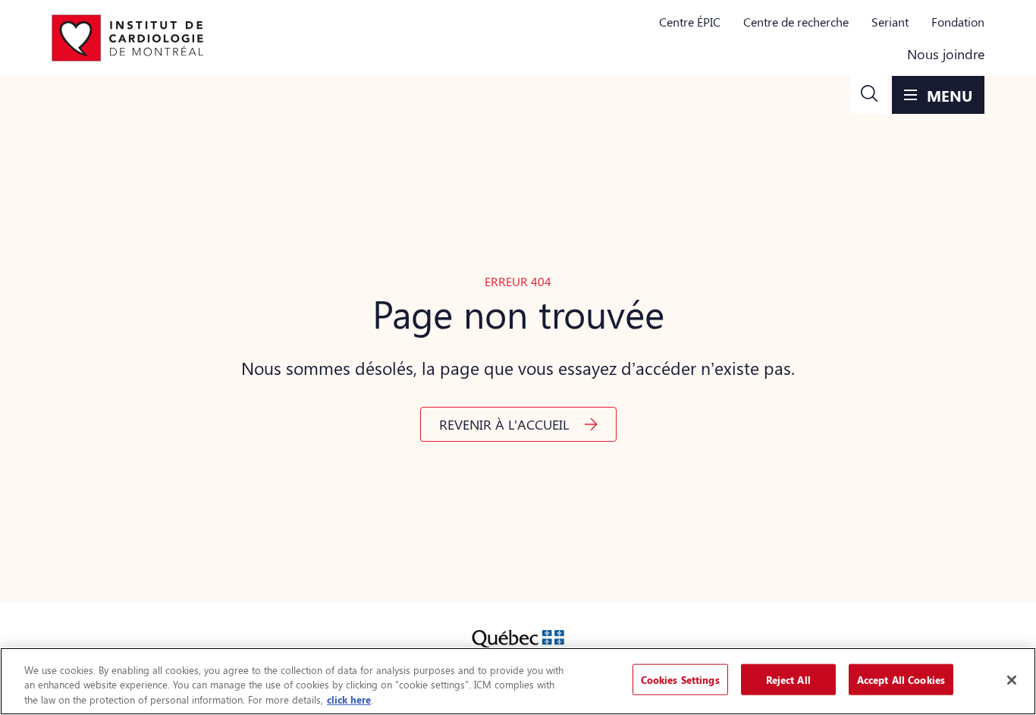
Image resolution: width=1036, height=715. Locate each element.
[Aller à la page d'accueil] (127, 37)
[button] (869, 95)
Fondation (957, 22)
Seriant (890, 22)
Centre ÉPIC (689, 22)
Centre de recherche (796, 22)
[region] (518, 681)
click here (349, 699)
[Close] (1011, 680)
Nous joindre (945, 54)
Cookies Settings (680, 678)
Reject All (788, 678)
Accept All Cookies (901, 678)
